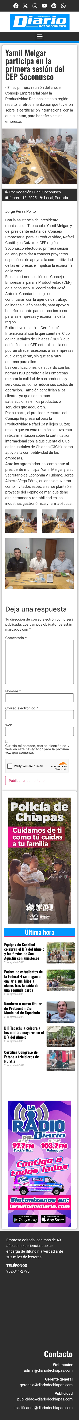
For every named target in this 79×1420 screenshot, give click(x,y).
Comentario (16, 637)
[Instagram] (35, 5)
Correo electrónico (21, 708)
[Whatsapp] (63, 5)
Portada (61, 198)
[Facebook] (16, 5)
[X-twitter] (25, 5)
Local (48, 198)
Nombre (13, 691)
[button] (39, 36)
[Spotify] (54, 5)
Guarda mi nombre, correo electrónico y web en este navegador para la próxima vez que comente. (37, 749)
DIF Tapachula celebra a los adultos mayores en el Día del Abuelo (24, 1032)
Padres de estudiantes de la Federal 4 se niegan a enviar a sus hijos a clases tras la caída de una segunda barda (23, 980)
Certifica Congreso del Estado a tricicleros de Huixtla (21, 1056)
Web (8, 725)
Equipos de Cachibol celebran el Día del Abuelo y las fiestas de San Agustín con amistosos (24, 951)
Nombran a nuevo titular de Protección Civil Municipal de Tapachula (23, 1008)
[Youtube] (44, 5)
